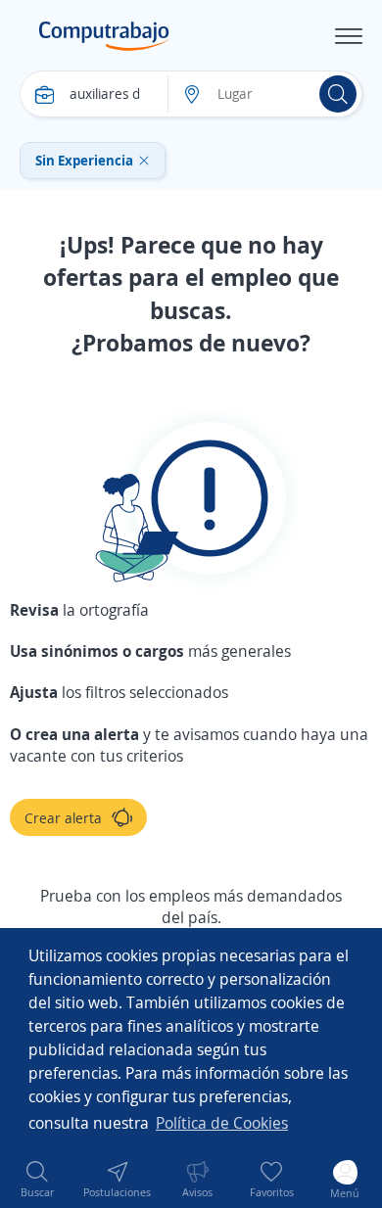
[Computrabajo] (104, 36)
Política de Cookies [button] (222, 1123)
